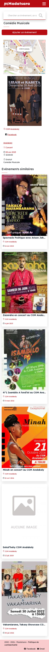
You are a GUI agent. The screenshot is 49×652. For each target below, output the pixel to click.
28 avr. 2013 (11, 152)
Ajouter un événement (24, 32)
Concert (9, 147)
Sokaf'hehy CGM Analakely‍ (18, 547)
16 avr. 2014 (9, 246)
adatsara (19, 3)
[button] (24, 54)
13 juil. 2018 (9, 556)
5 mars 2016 (9, 401)
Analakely (7, 143)
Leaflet (42, 73)
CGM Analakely (12, 129)
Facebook (12, 134)
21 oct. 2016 (9, 478)
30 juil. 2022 (9, 633)
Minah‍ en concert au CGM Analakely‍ (23, 469)
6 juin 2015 (9, 323)
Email (42, 649)
